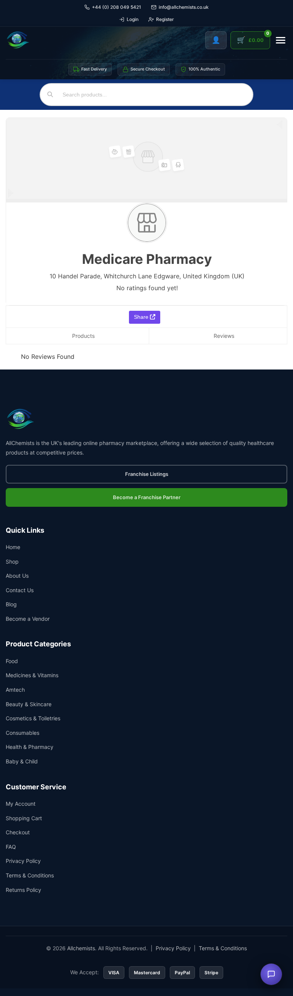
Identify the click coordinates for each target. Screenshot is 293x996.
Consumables (22, 732)
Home (13, 547)
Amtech (15, 689)
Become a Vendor (28, 618)
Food (12, 661)
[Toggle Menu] (280, 40)
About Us (17, 575)
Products (83, 336)
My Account (20, 803)
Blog (11, 604)
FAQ (11, 846)
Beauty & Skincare (29, 704)
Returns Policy (23, 890)
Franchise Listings (146, 474)
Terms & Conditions (30, 875)
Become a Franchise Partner (146, 497)
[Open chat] (271, 974)
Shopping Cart (24, 818)
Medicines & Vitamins (32, 675)
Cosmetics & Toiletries (33, 718)
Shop (12, 561)
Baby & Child (22, 761)
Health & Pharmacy (29, 747)
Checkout (18, 832)
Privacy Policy (23, 861)
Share (142, 317)
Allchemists (81, 948)
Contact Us (20, 590)
